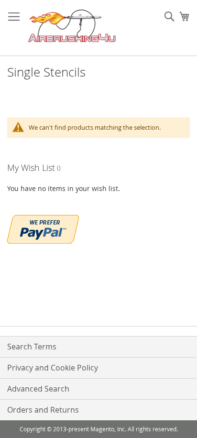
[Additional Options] (43, 228)
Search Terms (31, 346)
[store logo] (72, 28)
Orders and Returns (43, 409)
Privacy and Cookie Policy (52, 367)
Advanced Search (38, 388)
